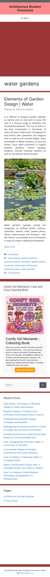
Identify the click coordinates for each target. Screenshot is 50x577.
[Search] (42, 385)
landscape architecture (26, 265)
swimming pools (12, 269)
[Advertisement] (25, 48)
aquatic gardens (29, 258)
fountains (25, 262)
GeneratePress (27, 573)
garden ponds (38, 262)
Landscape (13, 254)
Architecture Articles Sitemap (19, 496)
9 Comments (14, 273)
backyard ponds (12, 262)
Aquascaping (14, 258)
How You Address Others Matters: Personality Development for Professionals (21, 475)
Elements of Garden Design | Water (24, 101)
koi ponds (9, 265)
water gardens (28, 269)
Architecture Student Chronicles (25, 8)
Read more (9, 247)
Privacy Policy (11, 500)
